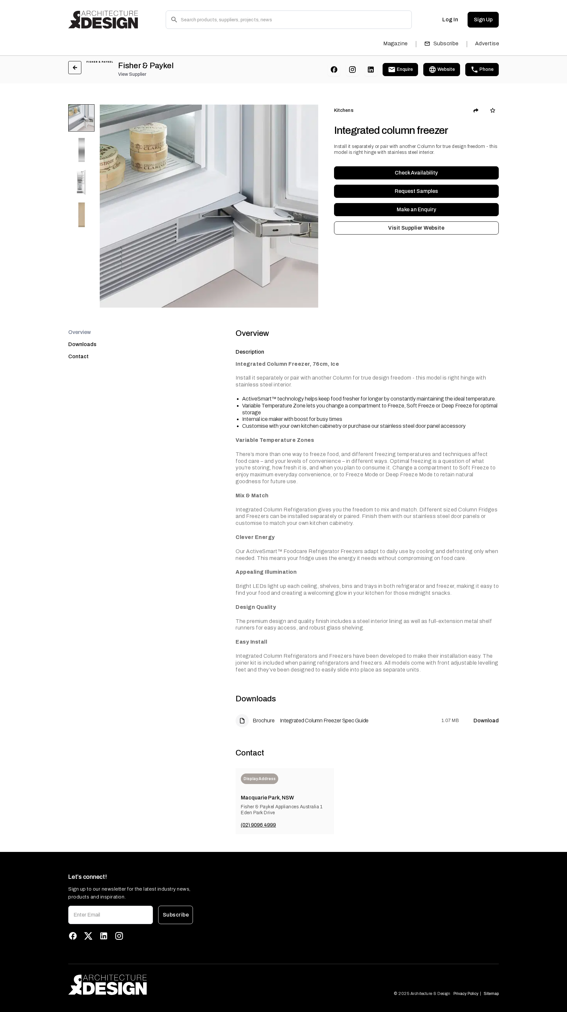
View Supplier (132, 74)
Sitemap (491, 994)
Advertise (487, 43)
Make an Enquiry (416, 209)
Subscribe (446, 43)
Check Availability (416, 173)
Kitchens (343, 110)
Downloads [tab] (82, 344)
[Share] (476, 110)
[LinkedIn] (370, 69)
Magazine (395, 43)
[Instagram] (352, 69)
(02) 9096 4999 (258, 825)
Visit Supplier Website (416, 228)
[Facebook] (334, 69)
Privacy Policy (465, 994)
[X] (88, 935)
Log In (450, 19)
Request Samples (416, 191)
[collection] (493, 110)
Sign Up (483, 19)
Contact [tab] (78, 356)
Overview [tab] (79, 332)
